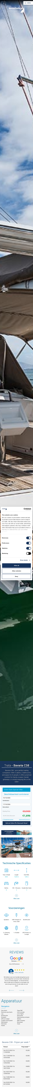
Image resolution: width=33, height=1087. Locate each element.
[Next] (29, 846)
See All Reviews (14, 964)
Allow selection (16, 571)
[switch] (28, 543)
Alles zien (16, 898)
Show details (24, 560)
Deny (16, 576)
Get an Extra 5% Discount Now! (17, 823)
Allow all (16, 565)
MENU (29, 3)
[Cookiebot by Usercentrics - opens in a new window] (23, 509)
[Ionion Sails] (16, 10)
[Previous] (4, 846)
